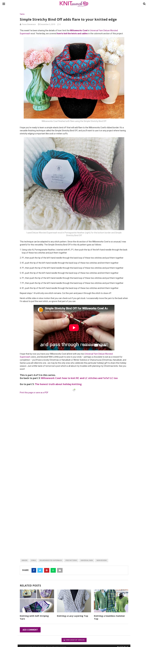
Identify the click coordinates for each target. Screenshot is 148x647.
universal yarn (87, 560)
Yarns (22, 14)
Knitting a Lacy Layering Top (72, 615)
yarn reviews (101, 560)
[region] (52, 413)
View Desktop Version (75, 640)
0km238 (24, 560)
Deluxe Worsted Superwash (51, 560)
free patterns (71, 560)
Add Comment (30, 630)
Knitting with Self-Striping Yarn (34, 617)
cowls (33, 560)
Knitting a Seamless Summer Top (109, 617)
